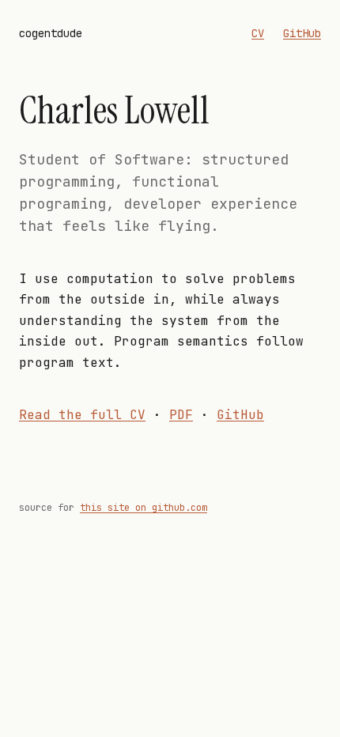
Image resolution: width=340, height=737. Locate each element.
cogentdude (50, 33)
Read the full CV (82, 414)
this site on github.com (143, 507)
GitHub (302, 33)
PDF (181, 414)
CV (257, 33)
